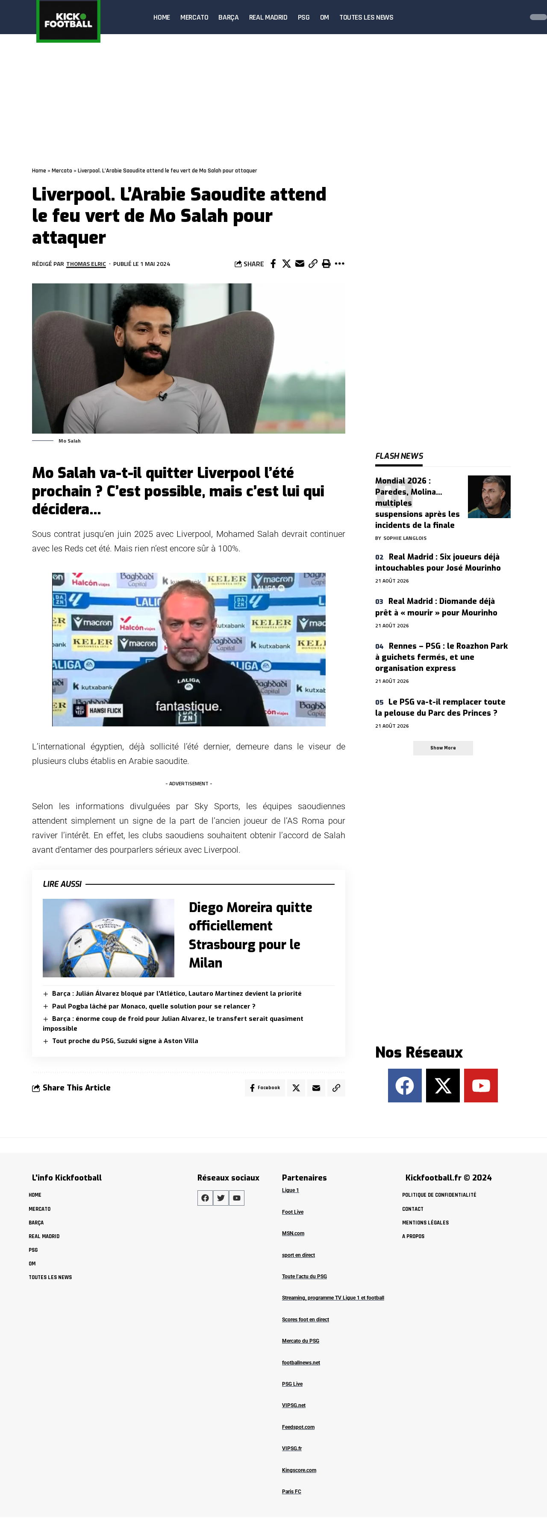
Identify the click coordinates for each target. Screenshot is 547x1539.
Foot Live (292, 1212)
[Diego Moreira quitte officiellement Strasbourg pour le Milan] (108, 938)
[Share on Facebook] (273, 264)
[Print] (326, 264)
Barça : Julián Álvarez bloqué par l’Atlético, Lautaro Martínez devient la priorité (177, 993)
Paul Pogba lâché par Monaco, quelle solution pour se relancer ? (154, 1006)
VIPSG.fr (292, 1449)
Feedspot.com (298, 1427)
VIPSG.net (294, 1405)
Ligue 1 (290, 1190)
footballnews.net (301, 1363)
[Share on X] (286, 264)
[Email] (300, 264)
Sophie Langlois (404, 538)
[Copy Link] (313, 264)
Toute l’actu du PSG (304, 1277)
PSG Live (292, 1384)
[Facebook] (405, 1085)
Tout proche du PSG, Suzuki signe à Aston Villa (125, 1041)
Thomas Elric (86, 263)
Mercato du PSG (300, 1341)
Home (39, 171)
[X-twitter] (443, 1085)
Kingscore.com (299, 1470)
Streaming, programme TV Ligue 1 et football (333, 1298)
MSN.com (293, 1233)
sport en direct (298, 1255)
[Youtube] (481, 1085)
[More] (339, 264)
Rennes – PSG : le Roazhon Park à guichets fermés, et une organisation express (441, 657)
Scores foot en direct (305, 1320)
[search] (514, 17)
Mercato (62, 171)
